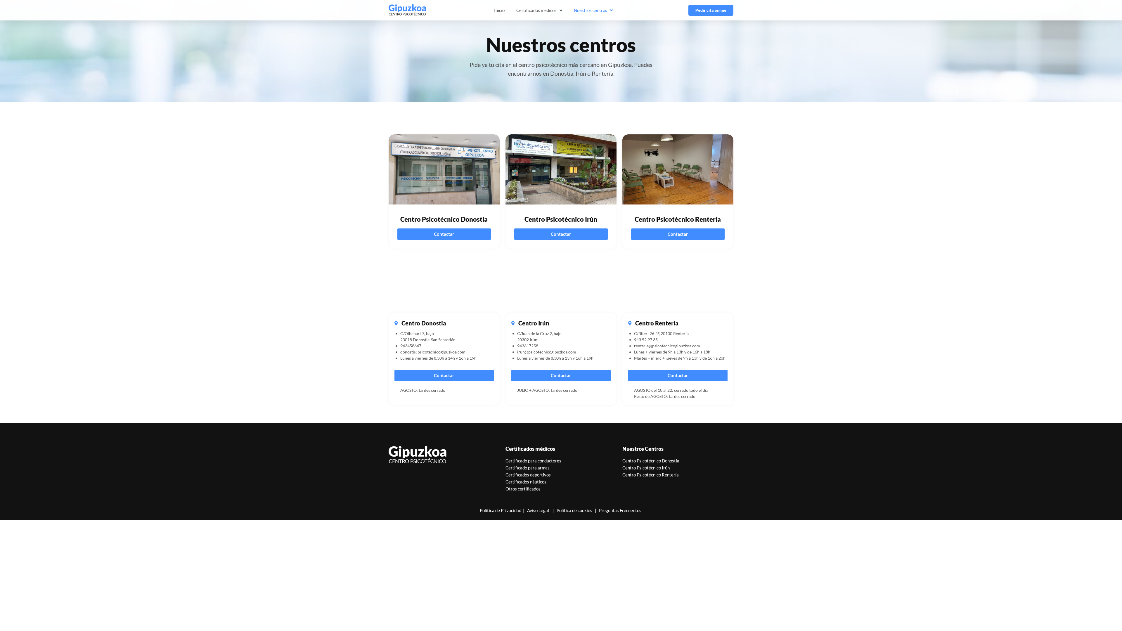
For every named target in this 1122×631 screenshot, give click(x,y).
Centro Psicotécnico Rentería (650, 474)
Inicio (499, 10)
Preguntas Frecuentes (618, 510)
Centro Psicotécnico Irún (646, 467)
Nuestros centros (590, 10)
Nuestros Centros (643, 448)
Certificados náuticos (525, 481)
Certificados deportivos (528, 474)
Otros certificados (523, 488)
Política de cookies (576, 510)
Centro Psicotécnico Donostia (650, 460)
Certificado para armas (527, 467)
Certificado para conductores (533, 460)
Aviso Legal (538, 510)
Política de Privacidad (500, 510)
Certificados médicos (536, 10)
